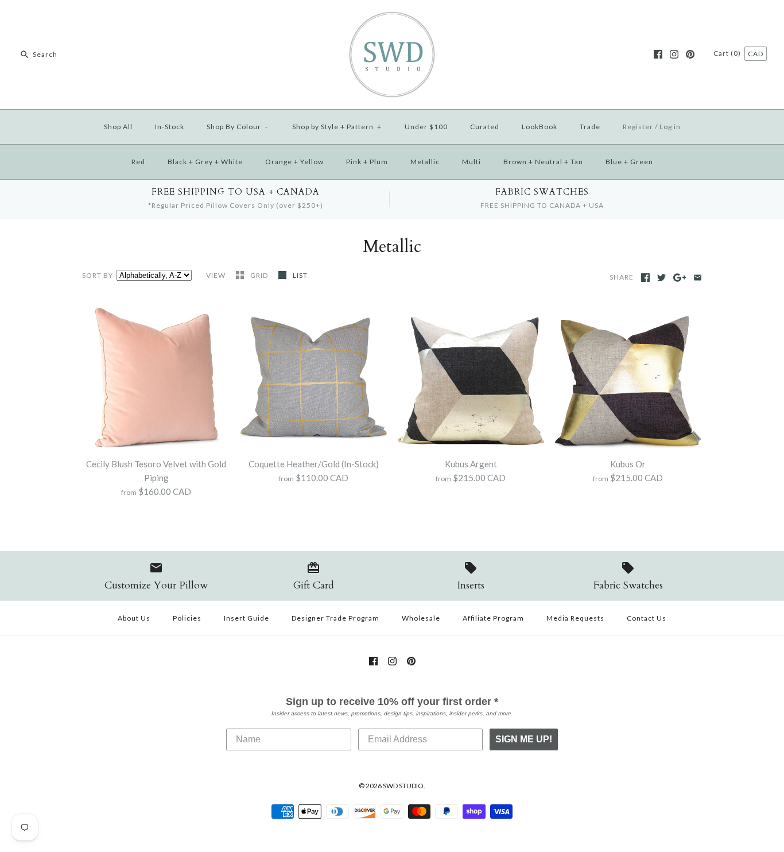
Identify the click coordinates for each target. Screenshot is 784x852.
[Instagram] (674, 54)
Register (638, 126)
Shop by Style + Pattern (337, 126)
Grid (260, 275)
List (300, 275)
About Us (134, 618)
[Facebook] (658, 54)
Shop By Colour (238, 126)
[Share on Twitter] (661, 277)
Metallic (425, 161)
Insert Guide (246, 618)
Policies (187, 618)
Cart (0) (728, 53)
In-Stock (169, 126)
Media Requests (575, 618)
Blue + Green (629, 161)
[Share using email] (697, 277)
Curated (484, 126)
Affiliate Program (493, 618)
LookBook (539, 126)
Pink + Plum (367, 161)
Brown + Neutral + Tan (543, 161)
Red (138, 161)
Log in (670, 126)
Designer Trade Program (335, 618)
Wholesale (421, 618)
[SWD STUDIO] (392, 18)
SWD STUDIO (403, 785)
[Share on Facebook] (645, 277)
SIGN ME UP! (523, 739)
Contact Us (646, 618)
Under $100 (426, 126)
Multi (471, 161)
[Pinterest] (690, 54)
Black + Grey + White (205, 161)
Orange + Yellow (294, 161)
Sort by (97, 275)
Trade (590, 126)
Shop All (118, 126)
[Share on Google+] (679, 277)
